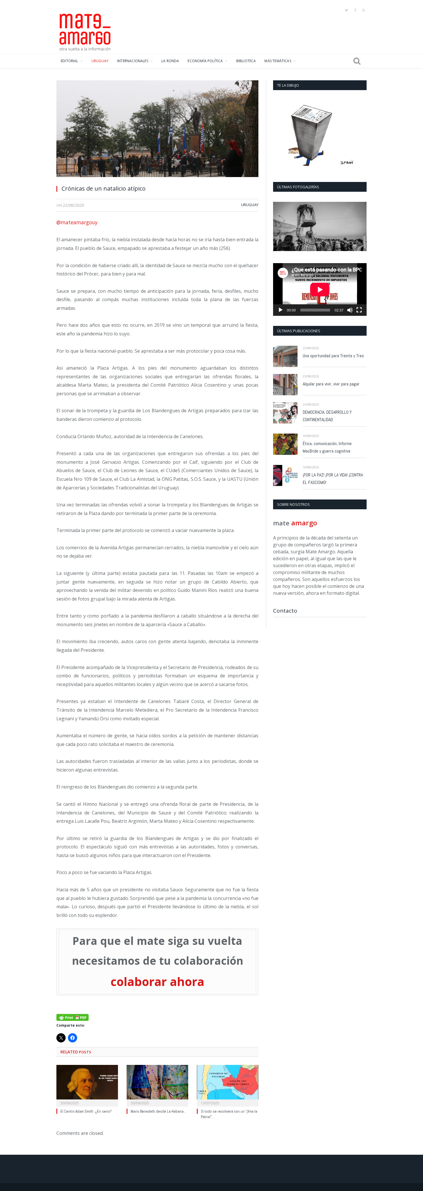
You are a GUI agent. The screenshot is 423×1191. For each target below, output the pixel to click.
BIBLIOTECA (246, 60)
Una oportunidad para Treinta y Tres (333, 356)
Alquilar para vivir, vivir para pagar (331, 384)
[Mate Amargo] (85, 31)
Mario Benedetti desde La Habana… (158, 1111)
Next (360, 227)
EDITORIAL (69, 60)
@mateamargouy (77, 222)
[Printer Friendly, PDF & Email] (72, 1016)
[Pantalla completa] (359, 310)
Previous (279, 227)
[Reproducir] (280, 310)
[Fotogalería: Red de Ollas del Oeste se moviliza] (320, 226)
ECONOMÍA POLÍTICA (205, 60)
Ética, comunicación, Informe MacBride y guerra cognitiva (327, 447)
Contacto (285, 610)
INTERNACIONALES (132, 60)
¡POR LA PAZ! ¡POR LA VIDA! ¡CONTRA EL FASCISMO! (333, 478)
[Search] (357, 61)
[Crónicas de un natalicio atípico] (157, 130)
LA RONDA (170, 60)
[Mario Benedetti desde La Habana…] (157, 1085)
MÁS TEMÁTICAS (277, 60)
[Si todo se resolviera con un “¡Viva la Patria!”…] (227, 1085)
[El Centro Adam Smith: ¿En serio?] (87, 1085)
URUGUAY (100, 60)
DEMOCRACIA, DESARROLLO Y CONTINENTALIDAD (327, 416)
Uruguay (249, 204)
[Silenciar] (350, 310)
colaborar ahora (157, 981)
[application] (320, 289)
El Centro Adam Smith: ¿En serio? (86, 1111)
